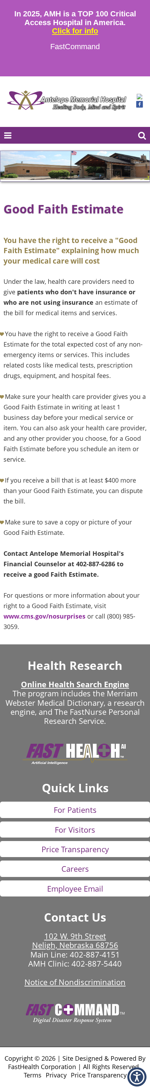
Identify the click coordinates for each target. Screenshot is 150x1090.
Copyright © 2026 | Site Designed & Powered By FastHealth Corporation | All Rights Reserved (75, 1062)
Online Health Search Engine (75, 684)
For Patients (75, 809)
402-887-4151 (95, 954)
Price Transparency (75, 849)
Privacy (56, 1075)
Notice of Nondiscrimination (75, 982)
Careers (75, 868)
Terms (33, 1075)
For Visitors (75, 829)
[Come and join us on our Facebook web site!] (139, 106)
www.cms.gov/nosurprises (44, 616)
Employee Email (75, 888)
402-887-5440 (97, 963)
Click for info (75, 31)
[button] (139, 97)
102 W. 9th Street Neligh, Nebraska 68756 (75, 940)
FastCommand (75, 47)
